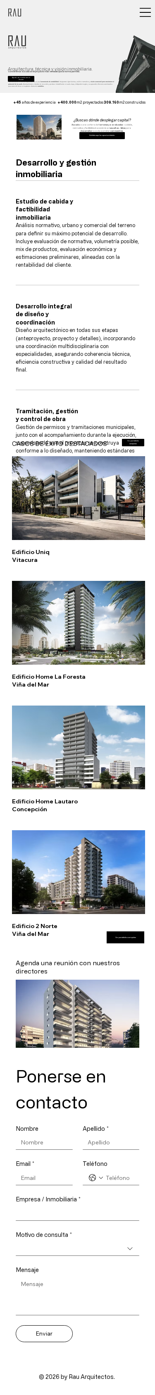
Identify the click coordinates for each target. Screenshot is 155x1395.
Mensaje (27, 1270)
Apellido (96, 1128)
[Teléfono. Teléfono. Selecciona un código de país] (96, 1178)
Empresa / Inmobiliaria (48, 1199)
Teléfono (95, 1164)
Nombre (27, 1128)
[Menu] (145, 12)
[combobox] (77, 1249)
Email (25, 1164)
